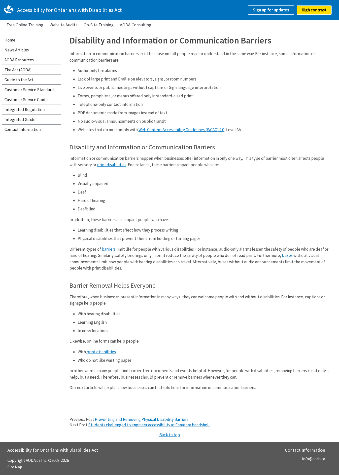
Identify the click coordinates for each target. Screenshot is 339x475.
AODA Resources (19, 60)
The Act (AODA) (18, 70)
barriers (109, 249)
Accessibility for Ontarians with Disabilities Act (69, 9)
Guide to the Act (19, 79)
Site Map (14, 466)
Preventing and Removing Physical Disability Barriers (141, 419)
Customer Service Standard (29, 89)
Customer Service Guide (26, 99)
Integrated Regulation (24, 109)
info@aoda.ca (313, 458)
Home (9, 40)
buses (287, 255)
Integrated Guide (19, 119)
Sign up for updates (271, 10)
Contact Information (22, 129)
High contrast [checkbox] (314, 10)
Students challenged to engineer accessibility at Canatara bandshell (149, 425)
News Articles (16, 50)
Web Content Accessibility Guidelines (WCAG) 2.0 (181, 129)
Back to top (169, 434)
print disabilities (111, 164)
